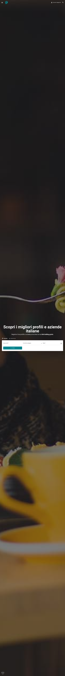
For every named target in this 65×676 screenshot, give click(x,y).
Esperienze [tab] (13, 338)
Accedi (54, 2)
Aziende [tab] (5, 338)
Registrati (59, 2)
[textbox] (32, 343)
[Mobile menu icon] (2, 2)
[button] (3, 673)
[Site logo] (6, 2)
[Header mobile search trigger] (63, 2)
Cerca (13, 347)
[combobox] (32, 343)
